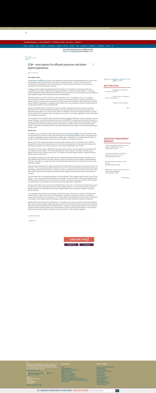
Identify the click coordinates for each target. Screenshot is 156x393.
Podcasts (65, 46)
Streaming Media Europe (103, 381)
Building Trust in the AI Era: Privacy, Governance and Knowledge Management (117, 170)
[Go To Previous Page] (93, 64)
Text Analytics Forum (55, 28)
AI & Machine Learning (58, 42)
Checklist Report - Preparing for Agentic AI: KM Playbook (117, 97)
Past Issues (86, 244)
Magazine (66, 368)
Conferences (100, 46)
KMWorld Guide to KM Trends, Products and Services (75, 380)
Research (72, 46)
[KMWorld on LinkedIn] (35, 373)
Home (25, 46)
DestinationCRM (101, 368)
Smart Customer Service (103, 377)
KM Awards (92, 46)
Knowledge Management (31, 42)
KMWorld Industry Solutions (69, 374)
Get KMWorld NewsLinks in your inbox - (62, 390)
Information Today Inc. (32, 370)
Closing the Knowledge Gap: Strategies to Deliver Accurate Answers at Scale (116, 154)
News (37, 46)
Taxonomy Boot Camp (21, 28)
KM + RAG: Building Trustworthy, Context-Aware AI (116, 162)
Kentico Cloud (72, 134)
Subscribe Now (77, 239)
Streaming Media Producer (103, 383)
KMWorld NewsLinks (67, 371)
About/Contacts (66, 381)
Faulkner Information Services (104, 371)
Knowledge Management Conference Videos (73, 378)
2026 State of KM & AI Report (120, 103)
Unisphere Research (102, 384)
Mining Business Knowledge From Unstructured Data (116, 90)
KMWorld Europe (102, 28)
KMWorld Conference (6, 28)
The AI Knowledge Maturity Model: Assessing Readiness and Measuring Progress (117, 146)
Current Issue (71, 244)
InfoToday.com (100, 373)
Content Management (45, 42)
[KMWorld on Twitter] (48, 373)
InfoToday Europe (101, 374)
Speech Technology (102, 378)
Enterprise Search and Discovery (73, 28)
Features (27, 59)
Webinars (59, 46)
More (128, 108)
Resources (84, 46)
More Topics (69, 42)
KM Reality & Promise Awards (69, 377)
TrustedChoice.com (33, 80)
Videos (77, 46)
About (108, 46)
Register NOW (67, 51)
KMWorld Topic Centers (67, 373)
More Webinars (125, 178)
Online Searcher (101, 375)
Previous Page (35, 216)
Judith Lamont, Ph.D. (32, 58)
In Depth (43, 46)
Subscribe (30, 46)
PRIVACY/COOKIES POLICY (33, 385)
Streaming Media (101, 380)
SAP (66, 120)
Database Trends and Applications (105, 367)
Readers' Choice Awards (68, 375)
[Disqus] (63, 273)
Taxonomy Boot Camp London (38, 28)
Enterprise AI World (90, 28)
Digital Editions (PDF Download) (70, 370)
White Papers (50, 46)
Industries (77, 42)
